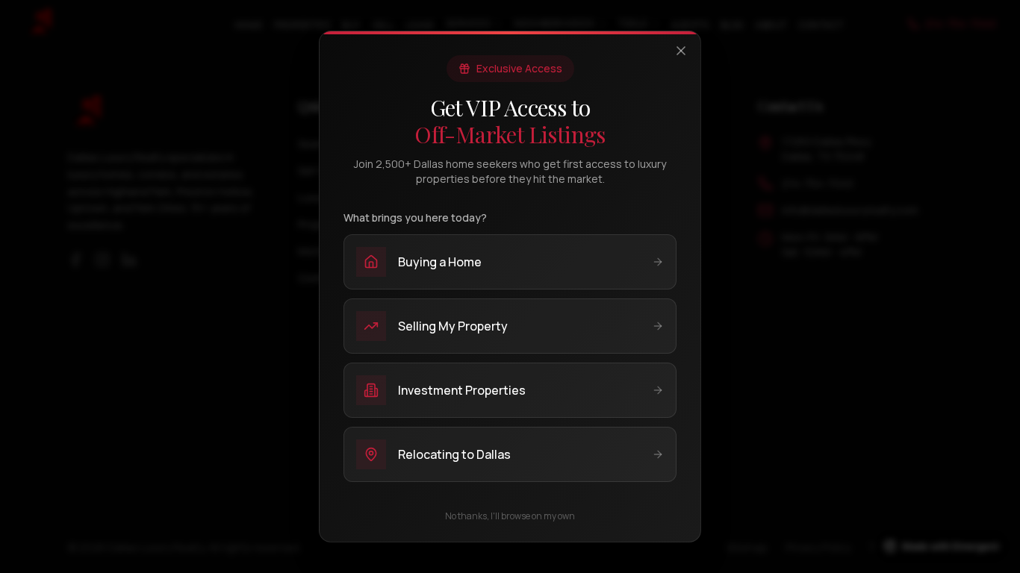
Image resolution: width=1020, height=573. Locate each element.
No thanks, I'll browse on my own (510, 516)
